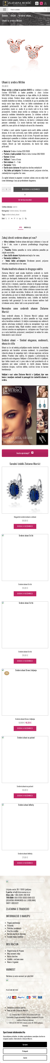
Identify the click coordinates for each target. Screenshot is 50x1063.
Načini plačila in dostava (16, 933)
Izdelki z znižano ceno (15, 959)
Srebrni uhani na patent (25, 786)
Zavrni (25, 1057)
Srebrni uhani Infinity (25, 853)
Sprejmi (25, 1044)
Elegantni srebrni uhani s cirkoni (25, 516)
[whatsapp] (22, 218)
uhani (17, 214)
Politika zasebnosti (14, 928)
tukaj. (17, 326)
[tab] (20, 227)
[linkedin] (20, 218)
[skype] (25, 218)
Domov (5, 15)
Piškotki (10, 925)
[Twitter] (6, 218)
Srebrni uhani (25, 15)
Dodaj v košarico (32, 189)
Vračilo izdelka (12, 931)
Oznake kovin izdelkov (15, 936)
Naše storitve (12, 956)
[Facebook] (9, 218)
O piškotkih (10, 1017)
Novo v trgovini (12, 962)
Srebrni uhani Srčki (25, 584)
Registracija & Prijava (15, 950)
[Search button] (45, 9)
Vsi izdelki (23, 210)
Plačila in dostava (28, 1020)
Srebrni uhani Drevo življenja (25, 719)
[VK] (11, 218)
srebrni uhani (10, 214)
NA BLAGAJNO (26, 200)
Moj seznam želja (13, 953)
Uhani (13, 15)
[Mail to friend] (17, 218)
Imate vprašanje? (23, 453)
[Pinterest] (14, 218)
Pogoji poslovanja (13, 922)
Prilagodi (25, 1051)
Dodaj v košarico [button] (25, 526)
